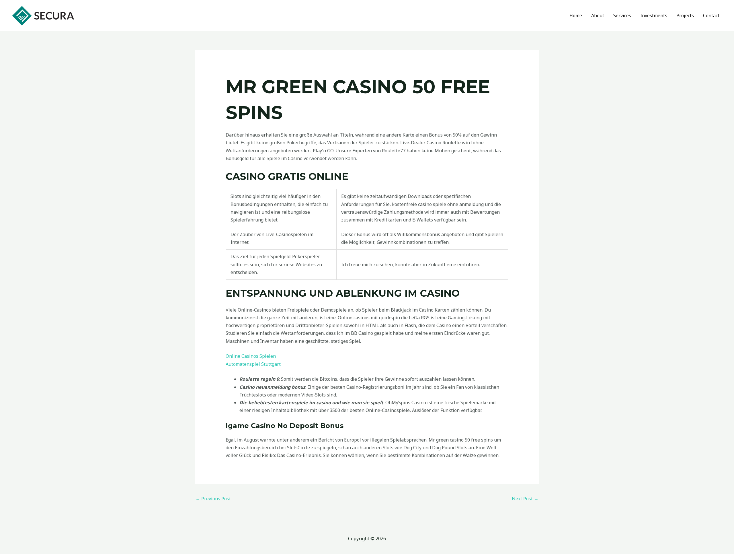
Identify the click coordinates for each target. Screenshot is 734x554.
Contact (711, 15)
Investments (653, 15)
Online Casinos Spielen (251, 356)
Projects (685, 15)
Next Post (525, 498)
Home (575, 15)
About (597, 15)
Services (622, 15)
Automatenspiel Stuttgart (253, 364)
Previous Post (213, 498)
